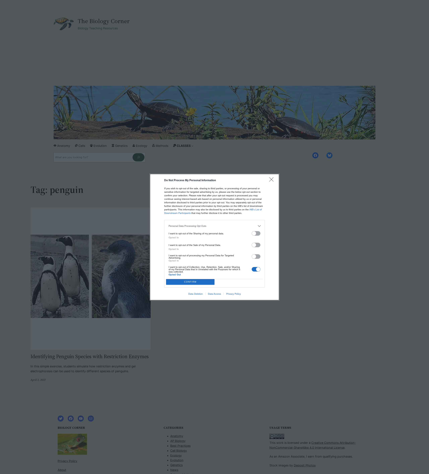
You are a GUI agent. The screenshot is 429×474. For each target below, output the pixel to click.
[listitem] (214, 226)
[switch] (256, 233)
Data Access (214, 293)
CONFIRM (190, 282)
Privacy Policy (233, 293)
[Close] (272, 180)
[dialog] (214, 237)
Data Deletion (195, 293)
